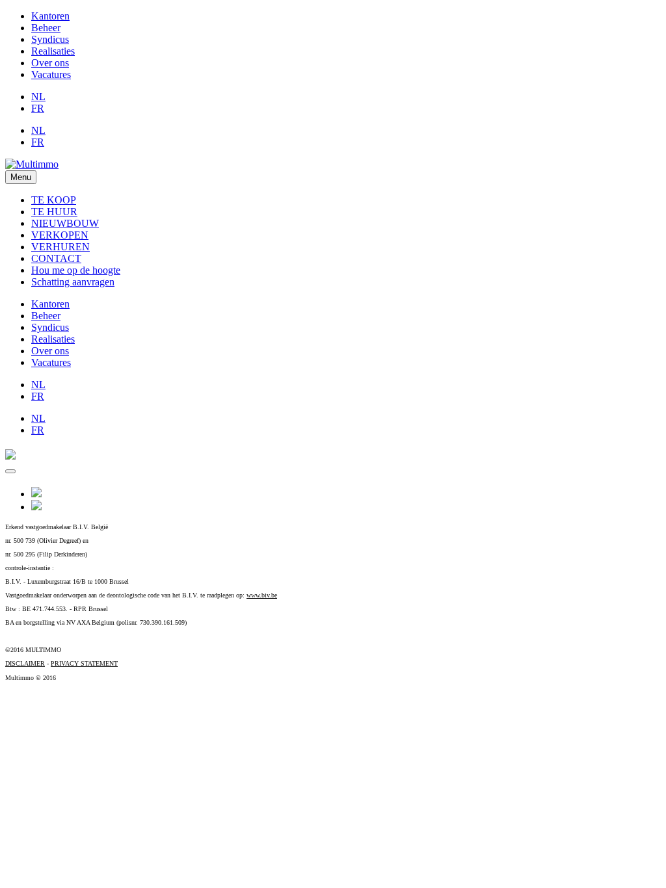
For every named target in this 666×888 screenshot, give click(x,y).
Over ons (50, 62)
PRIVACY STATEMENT (84, 663)
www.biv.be (261, 595)
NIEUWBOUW (65, 223)
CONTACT (56, 258)
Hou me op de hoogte (75, 270)
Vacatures (51, 74)
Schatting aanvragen (72, 281)
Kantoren (50, 15)
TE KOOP (53, 199)
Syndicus (50, 39)
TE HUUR (54, 211)
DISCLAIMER (25, 663)
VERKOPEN (59, 235)
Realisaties (53, 51)
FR (37, 108)
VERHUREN (60, 246)
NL (38, 96)
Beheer (45, 27)
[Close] (10, 471)
